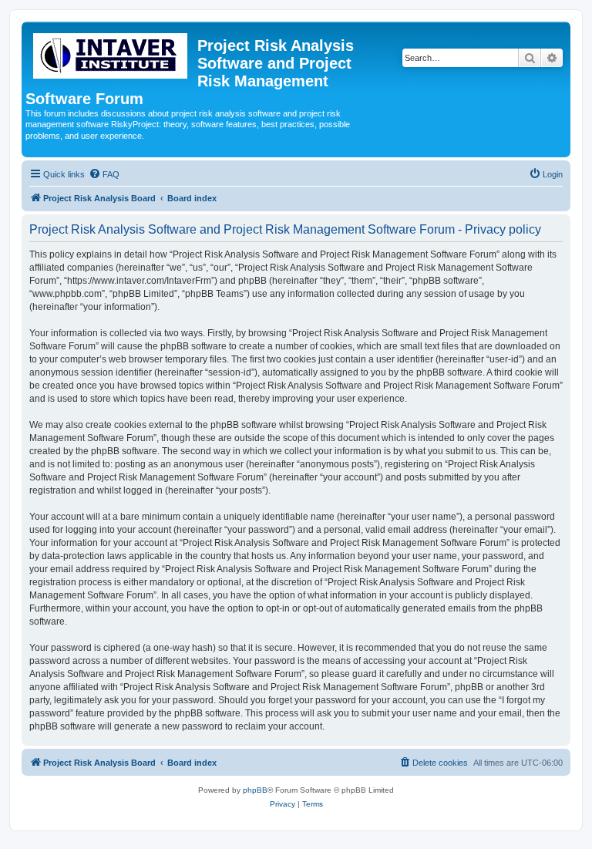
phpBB (255, 790)
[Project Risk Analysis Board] (111, 52)
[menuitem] (104, 174)
